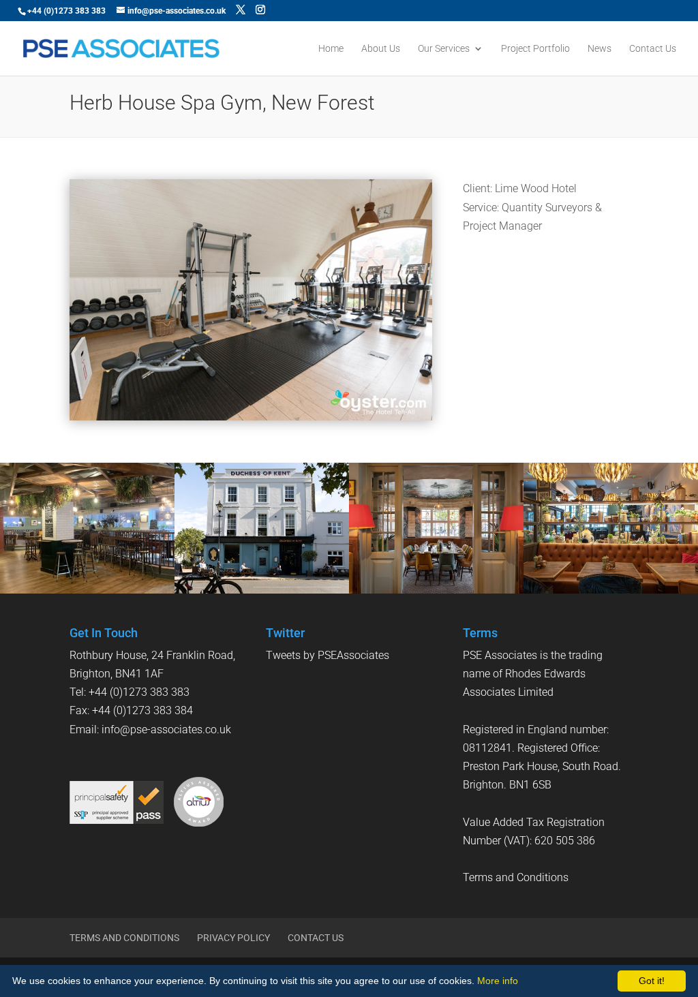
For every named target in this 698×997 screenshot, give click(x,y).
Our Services (444, 49)
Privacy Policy (233, 937)
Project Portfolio (535, 49)
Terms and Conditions (515, 877)
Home (331, 49)
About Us (380, 49)
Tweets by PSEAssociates (327, 655)
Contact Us (652, 49)
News (599, 49)
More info (497, 980)
